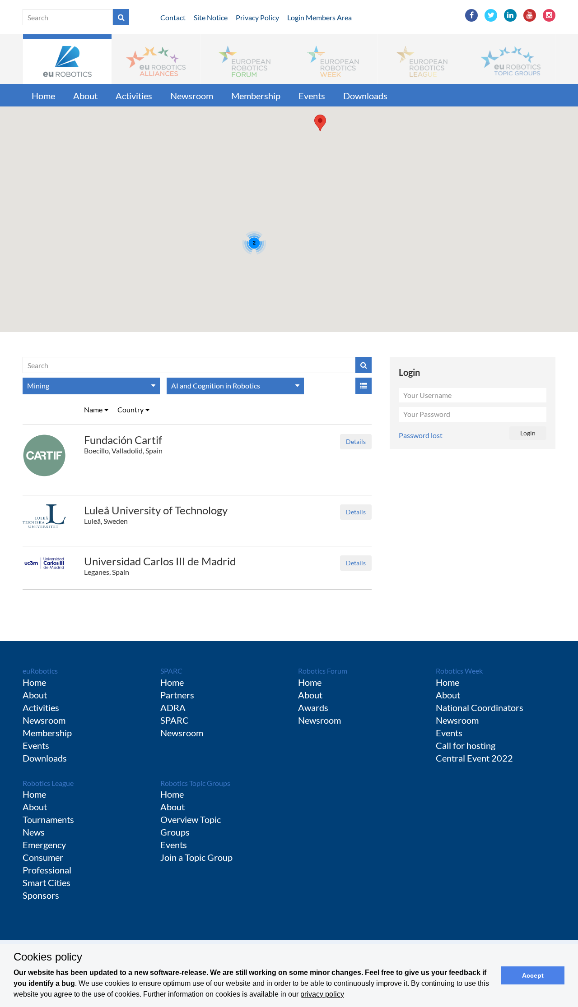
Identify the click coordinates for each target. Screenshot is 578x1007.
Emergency (44, 844)
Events (311, 95)
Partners (177, 694)
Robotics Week (459, 670)
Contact (173, 17)
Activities (134, 95)
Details (356, 441)
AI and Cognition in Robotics (215, 385)
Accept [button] (533, 975)
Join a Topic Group (196, 857)
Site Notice (211, 17)
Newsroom (191, 95)
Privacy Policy (257, 17)
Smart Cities (46, 882)
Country (130, 409)
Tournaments (48, 819)
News (34, 832)
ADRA (173, 707)
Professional (47, 869)
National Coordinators (479, 707)
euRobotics (40, 670)
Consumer (43, 857)
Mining (38, 385)
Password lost (421, 435)
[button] (67, 59)
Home (43, 95)
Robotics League (48, 783)
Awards (313, 707)
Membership (255, 95)
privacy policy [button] (322, 994)
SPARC (171, 670)
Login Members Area (319, 17)
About (85, 95)
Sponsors (41, 895)
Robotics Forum (322, 670)
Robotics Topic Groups (195, 783)
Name (93, 409)
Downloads (365, 95)
